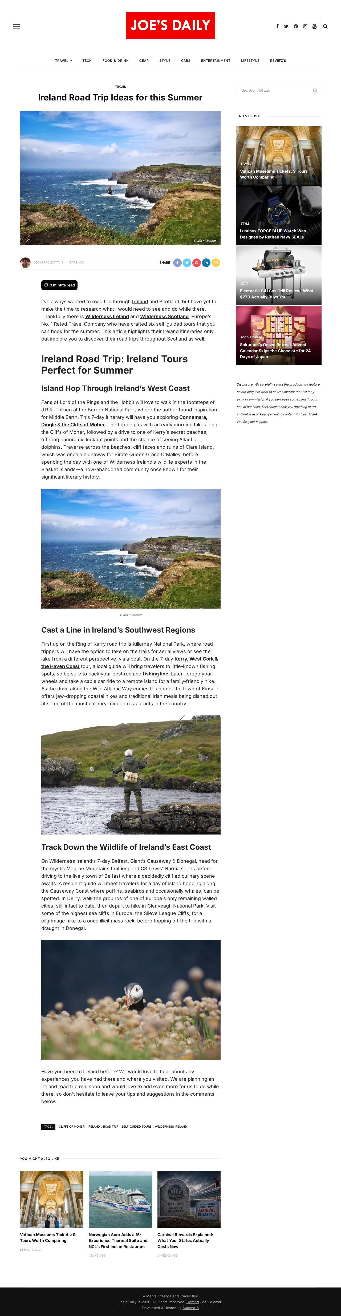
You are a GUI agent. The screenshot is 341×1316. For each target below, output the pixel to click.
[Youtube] (314, 26)
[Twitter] (286, 26)
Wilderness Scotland (164, 316)
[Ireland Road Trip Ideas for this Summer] (120, 177)
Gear (144, 61)
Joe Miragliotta (46, 262)
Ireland (140, 301)
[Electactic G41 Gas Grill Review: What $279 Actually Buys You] (279, 275)
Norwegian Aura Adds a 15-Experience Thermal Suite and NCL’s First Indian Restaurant (118, 1240)
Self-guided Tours (136, 1126)
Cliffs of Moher (71, 1126)
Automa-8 (190, 1308)
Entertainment (215, 61)
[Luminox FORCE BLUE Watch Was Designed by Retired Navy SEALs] (279, 215)
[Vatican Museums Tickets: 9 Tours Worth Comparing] (51, 1199)
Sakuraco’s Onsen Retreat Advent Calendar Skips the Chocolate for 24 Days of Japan (275, 350)
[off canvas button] (16, 26)
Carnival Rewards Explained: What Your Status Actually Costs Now (185, 1240)
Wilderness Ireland (107, 316)
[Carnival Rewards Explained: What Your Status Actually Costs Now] (189, 1199)
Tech (87, 61)
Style (165, 61)
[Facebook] (277, 26)
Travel (61, 61)
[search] (325, 26)
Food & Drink (116, 61)
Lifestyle (250, 61)
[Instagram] (305, 26)
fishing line (155, 674)
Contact (192, 1302)
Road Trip (110, 1126)
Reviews (278, 61)
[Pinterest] (296, 26)
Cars (185, 61)
